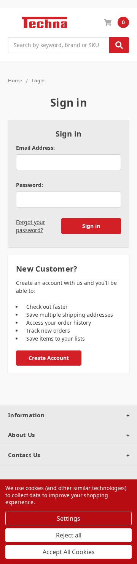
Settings (68, 518)
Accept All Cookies (69, 552)
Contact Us (24, 455)
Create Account (49, 357)
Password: (29, 185)
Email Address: (35, 147)
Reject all (68, 535)
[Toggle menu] (11, 22)
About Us (21, 434)
